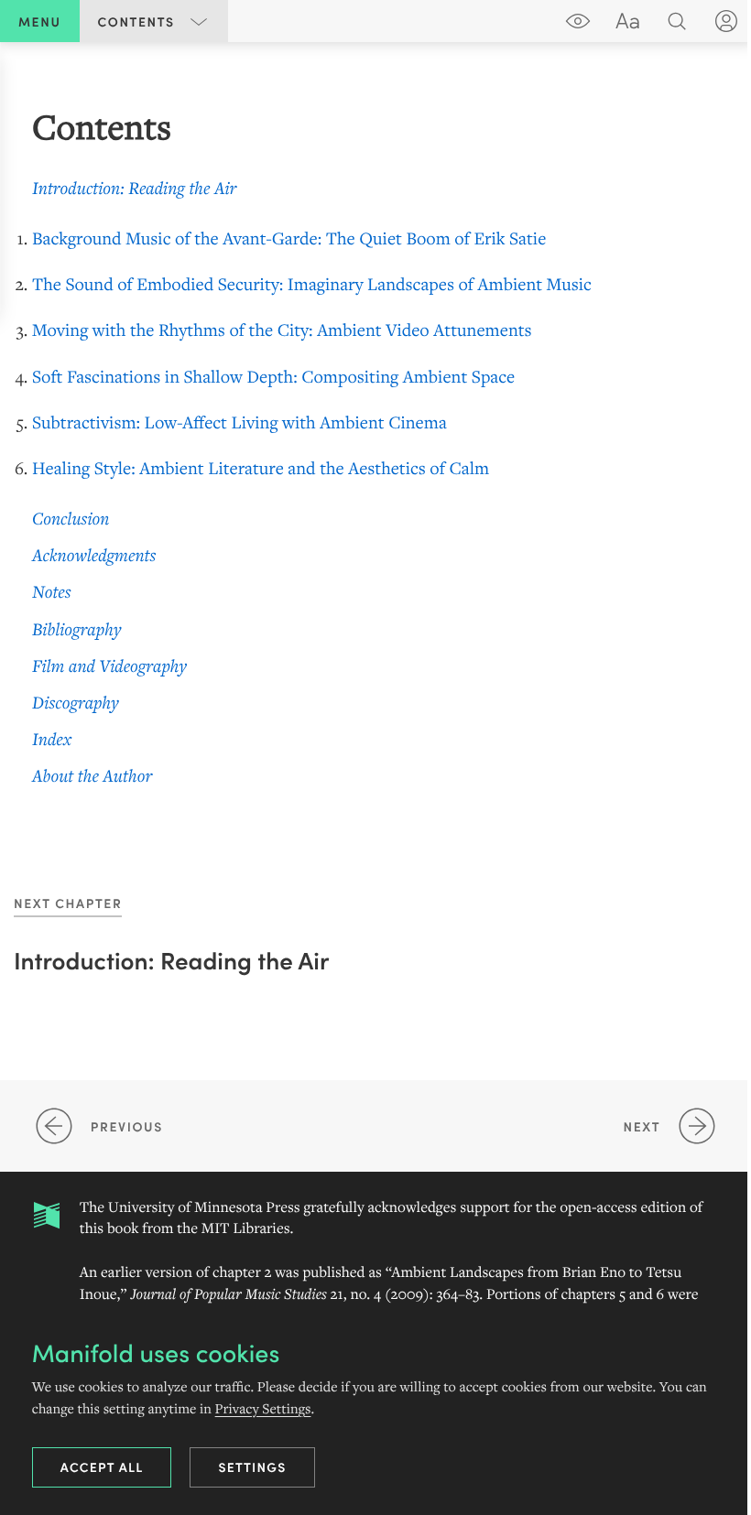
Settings (252, 1466)
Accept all (102, 1466)
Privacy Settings (263, 1408)
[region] (375, 447)
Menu (39, 21)
